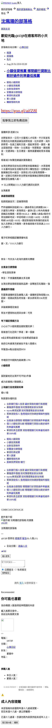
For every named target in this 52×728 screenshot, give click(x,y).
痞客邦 (18, 538)
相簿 (9, 53)
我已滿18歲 (6, 723)
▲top (3, 551)
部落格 (10, 56)
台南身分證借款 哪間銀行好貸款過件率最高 (28, 420)
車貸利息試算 (13, 95)
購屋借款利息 (13, 102)
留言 (24, 538)
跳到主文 (5, 29)
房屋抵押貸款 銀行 (16, 462)
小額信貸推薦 (13, 85)
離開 (16, 723)
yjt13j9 (4, 523)
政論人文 (22, 546)
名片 (9, 59)
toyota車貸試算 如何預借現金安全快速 (25, 410)
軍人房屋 (11, 99)
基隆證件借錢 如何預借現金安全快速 (25, 407)
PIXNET (13, 687)
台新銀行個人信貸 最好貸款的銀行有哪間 (27, 404)
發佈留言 (5, 573)
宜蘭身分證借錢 (14, 92)
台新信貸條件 (13, 89)
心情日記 (23, 47)
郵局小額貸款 (13, 82)
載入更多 (5, 556)
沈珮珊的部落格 (16, 21)
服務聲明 (30, 690)
